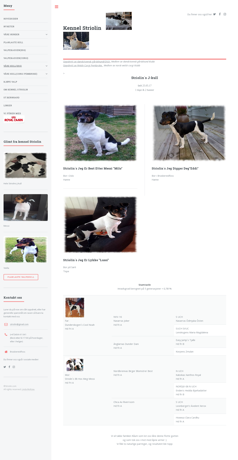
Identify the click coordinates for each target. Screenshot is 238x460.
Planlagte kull (13, 42)
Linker (8, 105)
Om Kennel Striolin (16, 89)
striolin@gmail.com (19, 324)
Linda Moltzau (28, 389)
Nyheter (9, 26)
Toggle (56, 6)
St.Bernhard (11, 97)
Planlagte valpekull (20, 277)
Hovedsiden (11, 19)
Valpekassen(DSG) (15, 50)
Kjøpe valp (10, 82)
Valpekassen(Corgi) (16, 58)
